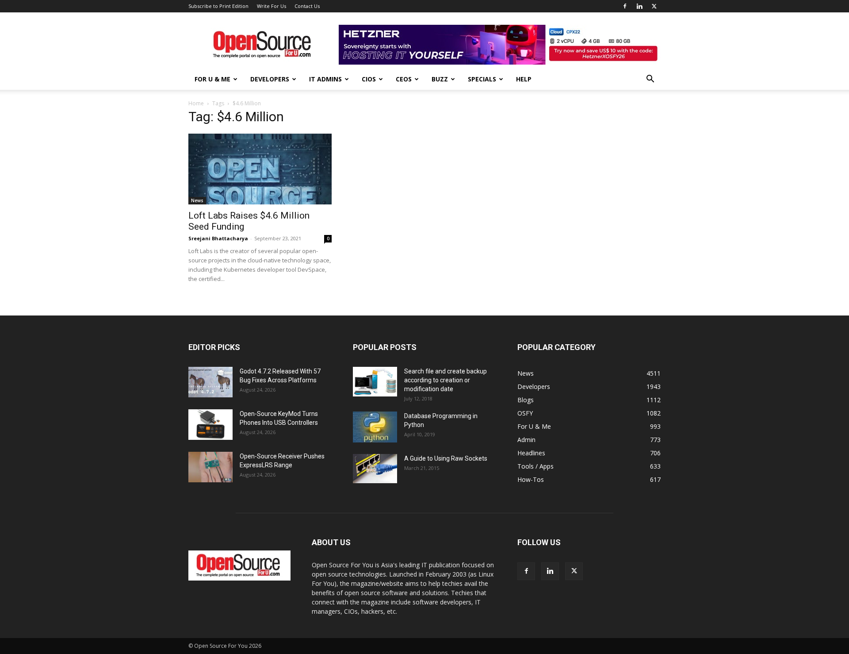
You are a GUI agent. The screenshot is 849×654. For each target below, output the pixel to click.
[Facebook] (624, 6)
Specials (482, 79)
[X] (654, 6)
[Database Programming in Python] (375, 427)
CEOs (404, 79)
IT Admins (325, 79)
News (197, 200)
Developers (269, 79)
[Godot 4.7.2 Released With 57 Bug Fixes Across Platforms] (210, 382)
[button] (650, 80)
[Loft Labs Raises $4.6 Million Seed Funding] (260, 169)
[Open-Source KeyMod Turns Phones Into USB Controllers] (210, 424)
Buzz (440, 79)
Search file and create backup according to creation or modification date (445, 380)
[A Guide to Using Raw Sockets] (375, 468)
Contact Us (307, 6)
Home (196, 103)
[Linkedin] (639, 6)
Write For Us (271, 6)
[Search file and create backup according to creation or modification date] (375, 381)
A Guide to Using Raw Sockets (445, 458)
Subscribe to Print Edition (218, 6)
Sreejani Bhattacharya (218, 238)
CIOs (369, 79)
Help (524, 79)
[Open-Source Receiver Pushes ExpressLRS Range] (210, 467)
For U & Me (212, 79)
